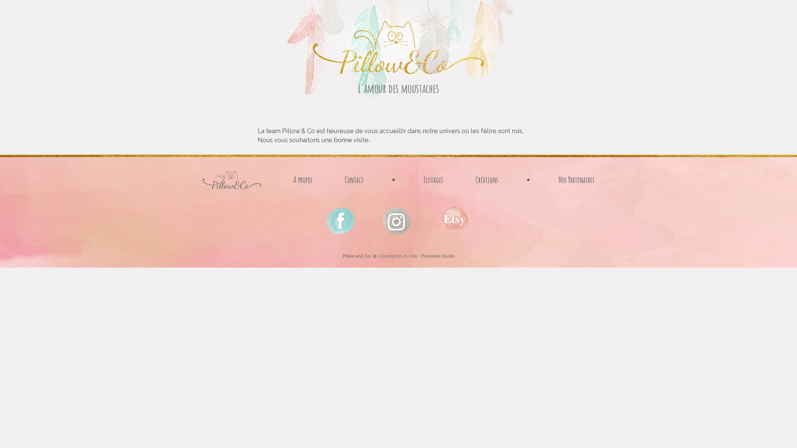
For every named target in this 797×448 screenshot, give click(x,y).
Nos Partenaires (576, 180)
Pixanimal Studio (438, 256)
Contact (354, 180)
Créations (486, 180)
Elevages (433, 180)
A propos (303, 180)
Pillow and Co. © (359, 256)
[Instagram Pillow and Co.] (340, 220)
